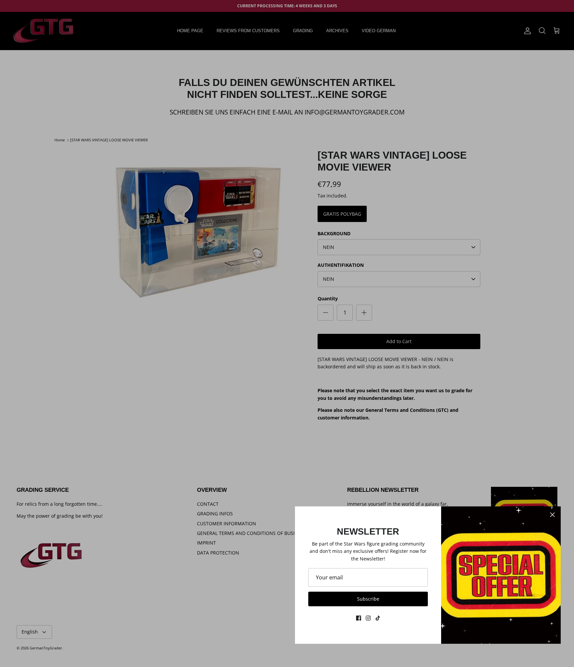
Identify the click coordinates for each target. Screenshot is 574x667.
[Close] (552, 514)
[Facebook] (358, 618)
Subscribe (368, 599)
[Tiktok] (377, 618)
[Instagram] (368, 618)
